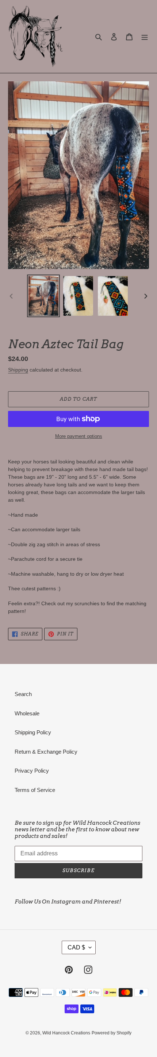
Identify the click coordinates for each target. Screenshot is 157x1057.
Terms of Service (35, 790)
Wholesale (27, 713)
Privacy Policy (32, 771)
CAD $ (76, 947)
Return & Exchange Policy (46, 752)
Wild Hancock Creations (66, 1032)
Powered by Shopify (111, 1032)
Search (23, 694)
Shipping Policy (33, 732)
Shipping (18, 370)
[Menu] (144, 36)
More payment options (78, 436)
